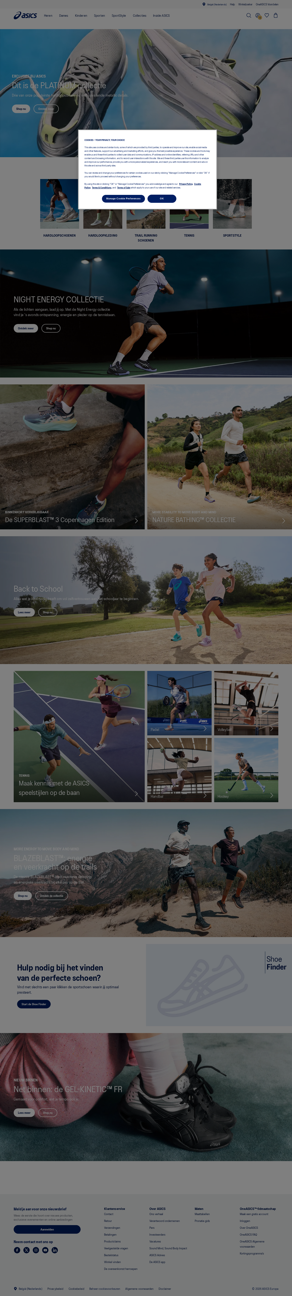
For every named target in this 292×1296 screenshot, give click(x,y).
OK (162, 198)
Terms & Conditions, (102, 187)
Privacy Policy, (186, 183)
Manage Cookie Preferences (123, 198)
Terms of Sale (123, 187)
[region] (147, 169)
